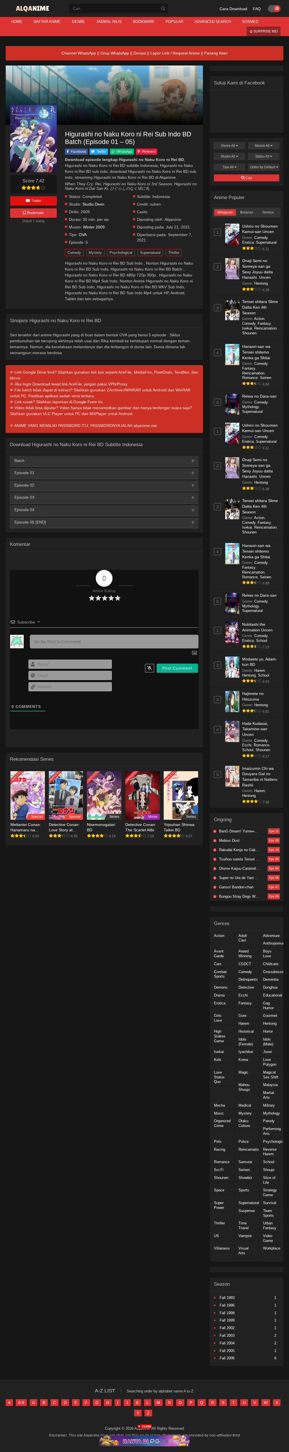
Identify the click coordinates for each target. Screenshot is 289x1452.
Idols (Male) (268, 1041)
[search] (163, 9)
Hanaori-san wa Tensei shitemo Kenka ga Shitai (256, 352)
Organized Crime (222, 1123)
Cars (218, 964)
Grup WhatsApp (114, 53)
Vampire (245, 1236)
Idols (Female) (245, 1041)
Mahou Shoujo (244, 1087)
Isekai (247, 328)
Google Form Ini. (88, 402)
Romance (250, 378)
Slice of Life (269, 1180)
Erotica (248, 242)
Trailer (35, 201)
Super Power (219, 1205)
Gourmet (270, 1015)
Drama (219, 995)
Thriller (173, 252)
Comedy (74, 252)
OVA (83, 235)
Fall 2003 (227, 1335)
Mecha (219, 1105)
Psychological (121, 252)
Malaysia (270, 1085)
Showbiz (245, 1178)
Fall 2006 (227, 1358)
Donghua (270, 987)
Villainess (222, 1248)
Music (219, 1113)
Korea (243, 1060)
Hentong (261, 283)
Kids (217, 1060)
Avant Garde (219, 953)
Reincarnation (265, 328)
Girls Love (218, 1017)
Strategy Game (270, 1192)
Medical (244, 1105)
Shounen (249, 333)
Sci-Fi (219, 1170)
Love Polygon (269, 1062)
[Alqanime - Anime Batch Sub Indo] (33, 12)
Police (243, 1141)
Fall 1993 (227, 1298)
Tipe (228, 167)
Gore (242, 1015)
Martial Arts (268, 1095)
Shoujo (268, 1170)
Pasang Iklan (215, 53)
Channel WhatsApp (79, 53)
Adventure (271, 936)
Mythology (250, 407)
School (261, 640)
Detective (246, 987)
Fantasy (264, 323)
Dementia (271, 979)
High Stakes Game (219, 1036)
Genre (228, 146)
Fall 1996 (227, 1305)
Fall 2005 (227, 1351)
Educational (272, 995)
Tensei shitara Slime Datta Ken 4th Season (260, 307)
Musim (262, 146)
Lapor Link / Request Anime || (177, 53)
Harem (259, 670)
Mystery (95, 252)
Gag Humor (268, 1005)
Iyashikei (245, 1052)
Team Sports (268, 1213)
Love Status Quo (219, 1077)
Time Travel (243, 1225)
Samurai (245, 1162)
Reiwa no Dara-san (259, 396)
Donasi (139, 53)
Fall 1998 (227, 1313)
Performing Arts (272, 1131)
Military (269, 1105)
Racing (219, 1149)
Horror (268, 1031)
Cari (248, 178)
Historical (246, 1031)
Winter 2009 (94, 227)
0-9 (21, 1402)
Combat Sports (220, 974)
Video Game (268, 1238)
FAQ (257, 8)
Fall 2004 (227, 1343)
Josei (267, 1052)
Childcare (270, 964)
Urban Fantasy (269, 1225)
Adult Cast (242, 938)
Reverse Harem (270, 1151)
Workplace (271, 1248)
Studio (228, 156)
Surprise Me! (265, 31)
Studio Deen (93, 204)
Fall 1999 (227, 1320)
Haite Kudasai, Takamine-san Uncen (255, 729)
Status (262, 156)
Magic (243, 1072)
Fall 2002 (227, 1328)
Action (259, 319)
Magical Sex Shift (270, 1074)
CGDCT (244, 964)
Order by (262, 167)
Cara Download (233, 8)
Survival (269, 1203)
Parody (269, 1121)
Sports (243, 1190)
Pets (218, 1141)
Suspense (246, 1211)
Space (219, 1190)
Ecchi (246, 745)
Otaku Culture (244, 1123)
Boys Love (267, 953)
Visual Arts (243, 1250)
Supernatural (150, 252)
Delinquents (248, 979)
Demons (220, 987)
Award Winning (244, 953)
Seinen (265, 378)
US (216, 1236)
